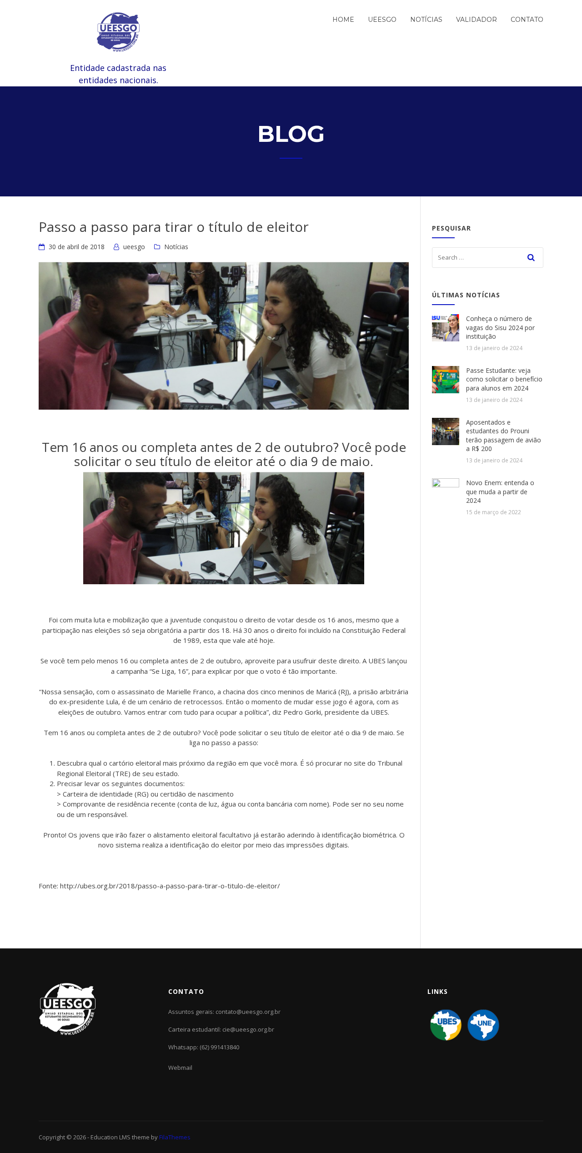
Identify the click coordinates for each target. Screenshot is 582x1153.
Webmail (180, 1067)
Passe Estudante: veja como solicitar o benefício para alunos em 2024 (504, 379)
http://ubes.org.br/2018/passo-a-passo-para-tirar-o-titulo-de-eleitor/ (170, 885)
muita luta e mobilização (112, 619)
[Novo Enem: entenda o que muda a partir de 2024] (445, 491)
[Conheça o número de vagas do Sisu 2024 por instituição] (445, 326)
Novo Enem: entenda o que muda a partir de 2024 (500, 491)
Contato (527, 19)
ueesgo (134, 246)
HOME (343, 19)
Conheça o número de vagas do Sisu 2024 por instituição (500, 327)
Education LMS (110, 1137)
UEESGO (382, 19)
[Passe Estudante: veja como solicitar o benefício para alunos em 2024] (445, 378)
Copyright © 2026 (63, 1137)
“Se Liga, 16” (169, 671)
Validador (476, 19)
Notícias (426, 19)
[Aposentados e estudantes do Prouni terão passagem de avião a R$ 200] (445, 430)
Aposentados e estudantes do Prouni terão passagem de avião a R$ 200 (503, 435)
